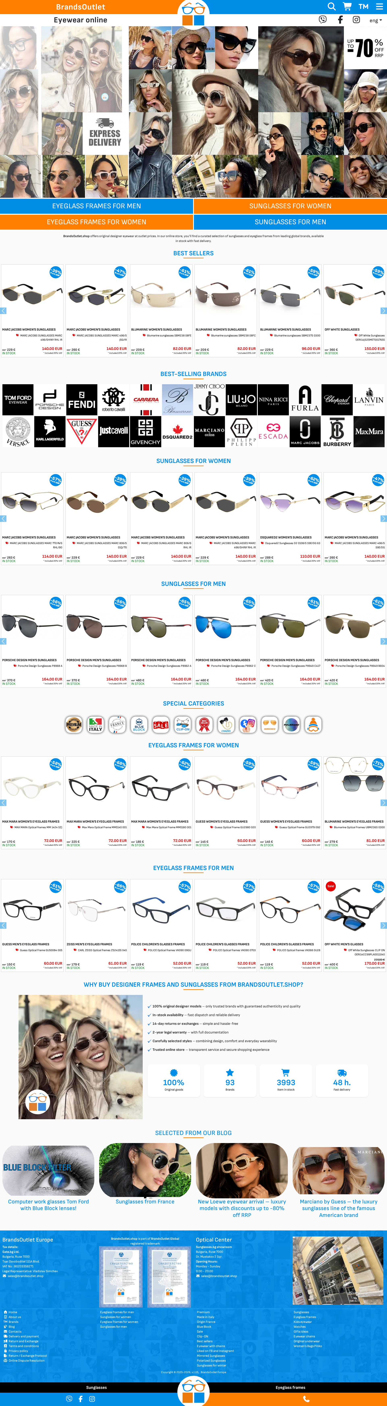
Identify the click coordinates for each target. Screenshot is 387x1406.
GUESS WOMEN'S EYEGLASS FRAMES (222, 822)
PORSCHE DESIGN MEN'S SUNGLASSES (29, 660)
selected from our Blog (193, 1133)
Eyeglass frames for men (96, 206)
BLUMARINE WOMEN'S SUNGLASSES (156, 330)
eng (374, 21)
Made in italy (205, 1317)
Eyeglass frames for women (96, 222)
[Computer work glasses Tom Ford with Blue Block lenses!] (48, 1170)
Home (12, 1312)
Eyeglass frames (305, 1317)
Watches (300, 1327)
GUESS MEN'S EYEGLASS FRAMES (25, 944)
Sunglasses (301, 1312)
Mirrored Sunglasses (211, 1356)
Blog (11, 1327)
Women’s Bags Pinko (308, 1346)
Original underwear (307, 1341)
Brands (12, 1322)
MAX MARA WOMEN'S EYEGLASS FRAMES (30, 822)
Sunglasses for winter (211, 1365)
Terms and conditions (23, 1346)
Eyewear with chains (211, 1346)
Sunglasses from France (145, 1201)
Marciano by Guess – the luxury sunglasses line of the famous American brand (339, 1208)
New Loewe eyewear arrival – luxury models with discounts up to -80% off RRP (242, 1208)
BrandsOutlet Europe (213, 1372)
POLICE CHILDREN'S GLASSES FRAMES (158, 944)
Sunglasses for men (290, 222)
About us (14, 1317)
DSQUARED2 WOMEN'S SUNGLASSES (286, 537)
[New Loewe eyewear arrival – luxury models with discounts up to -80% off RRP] (242, 1170)
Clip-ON (202, 1336)
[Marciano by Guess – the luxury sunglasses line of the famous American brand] (339, 1170)
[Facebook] (340, 20)
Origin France (206, 1322)
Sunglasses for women (290, 206)
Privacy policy (17, 1351)
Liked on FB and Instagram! (215, 1351)
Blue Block (204, 1327)
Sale (200, 1332)
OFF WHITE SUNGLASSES (342, 330)
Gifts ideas (301, 1332)
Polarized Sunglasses (211, 1361)
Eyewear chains (304, 1336)
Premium (203, 1312)
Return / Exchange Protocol (27, 1356)
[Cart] (348, 7)
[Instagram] (356, 20)
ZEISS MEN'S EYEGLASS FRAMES (89, 944)
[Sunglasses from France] (145, 1170)
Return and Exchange (22, 1341)
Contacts (14, 1332)
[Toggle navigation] (380, 6)
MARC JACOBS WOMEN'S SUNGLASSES (29, 330)
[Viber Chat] (69, 1399)
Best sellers (204, 1341)
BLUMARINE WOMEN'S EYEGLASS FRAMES (354, 822)
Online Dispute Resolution (26, 1361)
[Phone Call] (306, 1399)
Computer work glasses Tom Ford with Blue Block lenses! (48, 1205)
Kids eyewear (303, 1322)
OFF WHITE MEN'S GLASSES (344, 944)
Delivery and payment (23, 1336)
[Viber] (324, 20)
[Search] (332, 7)
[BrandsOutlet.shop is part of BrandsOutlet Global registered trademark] (121, 1277)
